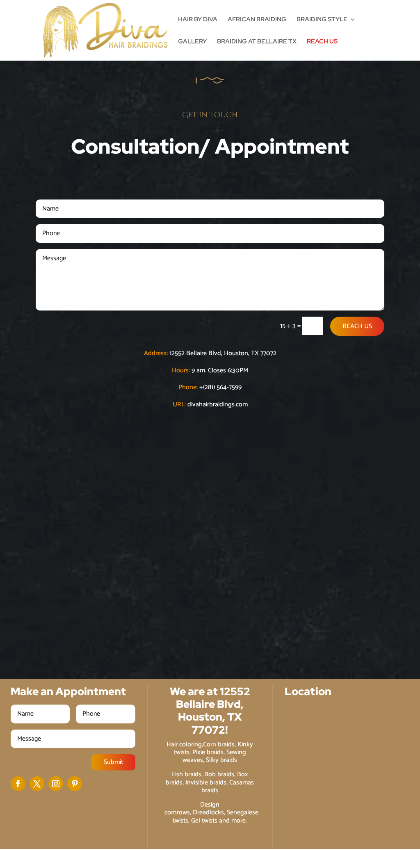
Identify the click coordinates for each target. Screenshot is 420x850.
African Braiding (257, 19)
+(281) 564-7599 (220, 387)
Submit (113, 762)
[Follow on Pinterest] (74, 783)
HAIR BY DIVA (197, 19)
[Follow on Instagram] (55, 783)
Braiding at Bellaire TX (257, 42)
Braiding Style (322, 19)
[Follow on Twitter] (37, 783)
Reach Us (322, 42)
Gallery (192, 42)
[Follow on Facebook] (18, 783)
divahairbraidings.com (217, 404)
